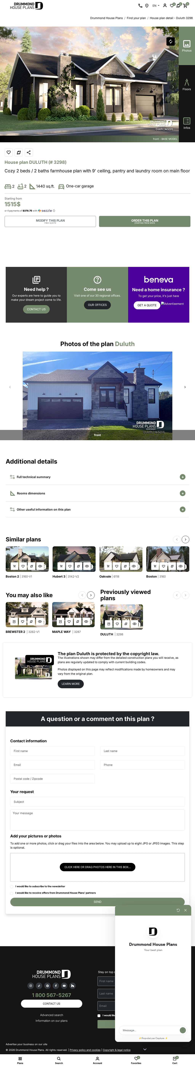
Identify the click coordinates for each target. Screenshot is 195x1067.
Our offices (97, 305)
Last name (110, 751)
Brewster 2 (22, 632)
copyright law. (144, 653)
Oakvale (109, 576)
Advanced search (51, 1015)
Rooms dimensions (30, 493)
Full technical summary (32, 477)
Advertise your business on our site (26, 1044)
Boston (156, 576)
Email (17, 764)
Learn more (71, 684)
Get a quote (147, 305)
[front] (97, 395)
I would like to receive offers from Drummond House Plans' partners (55, 892)
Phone (108, 764)
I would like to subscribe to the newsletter (40, 886)
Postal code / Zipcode (28, 778)
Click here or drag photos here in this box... (98, 867)
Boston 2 (19, 576)
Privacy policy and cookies (85, 1049)
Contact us (36, 309)
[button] (173, 87)
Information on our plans (52, 1020)
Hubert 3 (66, 576)
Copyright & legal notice (116, 1049)
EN (155, 5)
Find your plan (136, 18)
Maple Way (66, 632)
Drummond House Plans (106, 18)
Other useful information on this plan (43, 509)
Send (97, 902)
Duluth (111, 634)
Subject (19, 801)
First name (21, 751)
